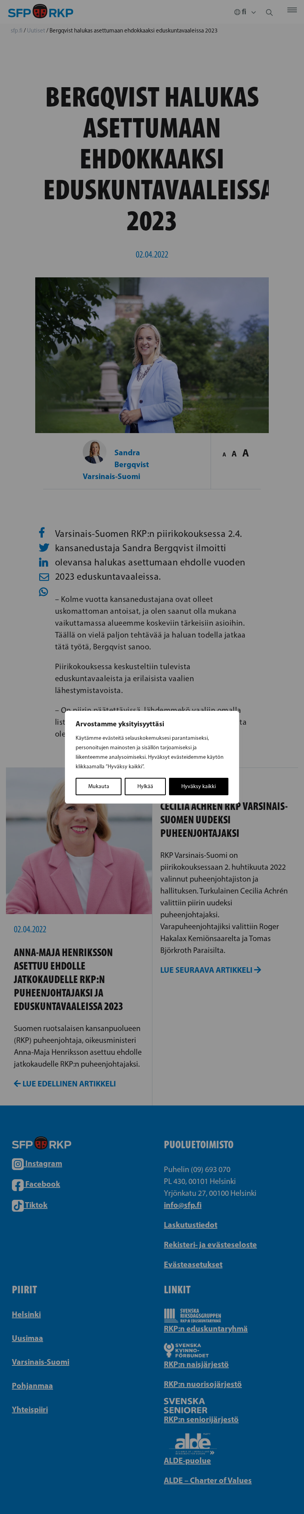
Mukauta (98, 786)
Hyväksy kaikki (198, 786)
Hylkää (145, 786)
